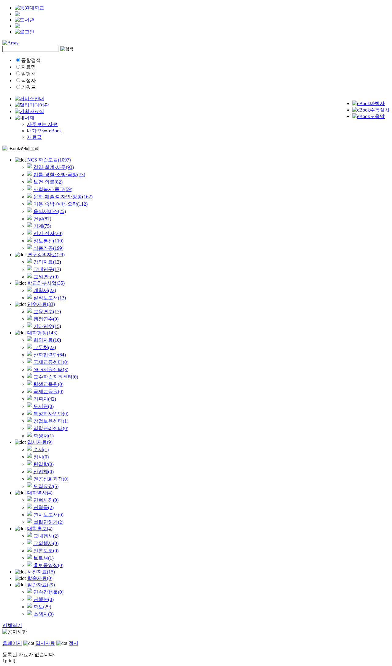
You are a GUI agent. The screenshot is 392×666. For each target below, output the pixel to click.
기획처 (44, 399)
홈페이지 (12, 643)
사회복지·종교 (52, 189)
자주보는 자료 (42, 124)
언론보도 (45, 550)
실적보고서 (49, 297)
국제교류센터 (50, 362)
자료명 (28, 67)
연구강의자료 (46, 254)
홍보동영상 (48, 565)
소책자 (43, 614)
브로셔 (43, 558)
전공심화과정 (50, 478)
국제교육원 (48, 391)
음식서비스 (49, 211)
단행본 (43, 599)
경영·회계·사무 (53, 167)
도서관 (43, 406)
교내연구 (47, 269)
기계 (42, 226)
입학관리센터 (50, 428)
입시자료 (39, 442)
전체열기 (12, 625)
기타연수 (47, 326)
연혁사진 (45, 500)
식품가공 (48, 248)
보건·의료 (47, 182)
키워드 (28, 87)
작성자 (28, 80)
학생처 (43, 435)
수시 (41, 449)
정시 (41, 456)
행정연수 (45, 319)
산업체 (43, 471)
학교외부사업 (46, 283)
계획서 (44, 290)
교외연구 (45, 276)
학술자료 (39, 578)
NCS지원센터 (50, 369)
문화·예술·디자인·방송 (62, 196)
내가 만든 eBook (44, 130)
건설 (42, 218)
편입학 (43, 464)
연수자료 (41, 304)
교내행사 (45, 536)
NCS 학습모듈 (49, 159)
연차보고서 (48, 514)
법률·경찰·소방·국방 (59, 174)
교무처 (44, 347)
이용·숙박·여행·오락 (60, 204)
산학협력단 (49, 354)
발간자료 (41, 584)
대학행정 (42, 332)
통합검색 (31, 60)
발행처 (28, 73)
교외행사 (45, 543)
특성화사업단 (50, 413)
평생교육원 (48, 384)
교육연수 (47, 311)
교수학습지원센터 (55, 376)
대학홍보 (39, 528)
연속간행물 (48, 592)
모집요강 (45, 486)
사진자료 (41, 571)
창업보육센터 (50, 421)
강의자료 (47, 261)
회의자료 (47, 340)
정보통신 (48, 240)
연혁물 (43, 507)
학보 (42, 606)
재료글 (34, 137)
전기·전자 (47, 233)
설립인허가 (48, 522)
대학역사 (39, 492)
